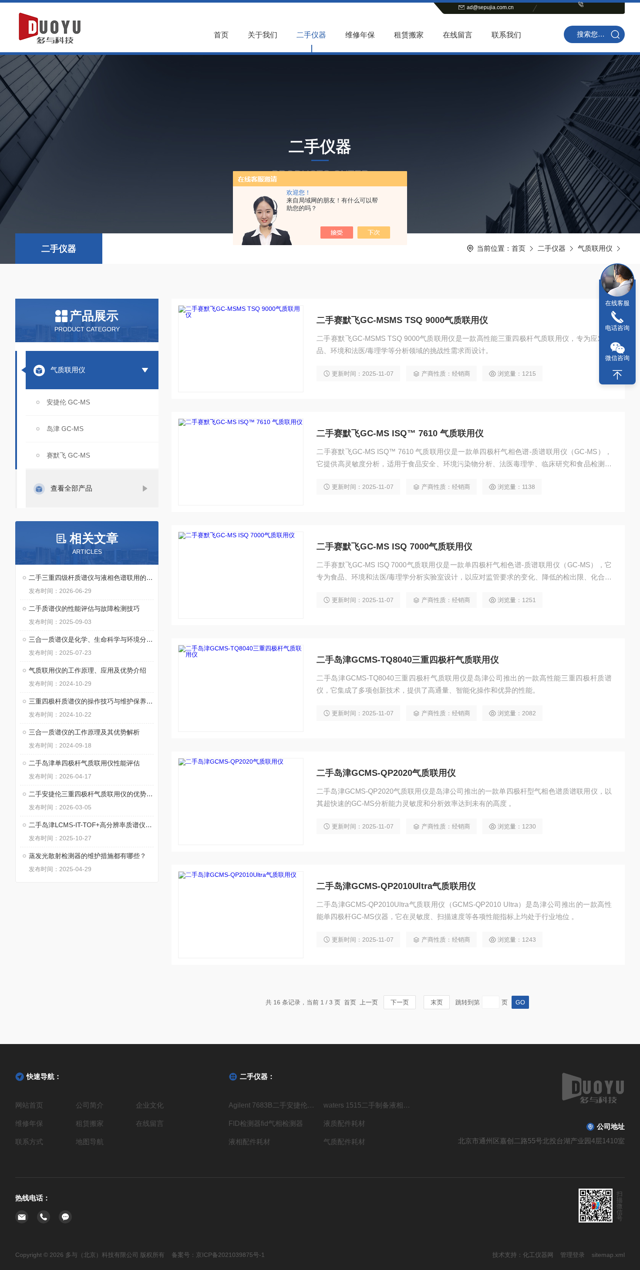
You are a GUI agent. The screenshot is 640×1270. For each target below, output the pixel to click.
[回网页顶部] (617, 375)
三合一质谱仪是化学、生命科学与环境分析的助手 (91, 639)
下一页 (400, 1002)
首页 (221, 35)
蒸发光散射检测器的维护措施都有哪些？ (87, 855)
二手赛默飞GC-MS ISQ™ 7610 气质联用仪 (400, 433)
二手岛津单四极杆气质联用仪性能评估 (84, 763)
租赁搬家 (409, 35)
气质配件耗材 (344, 1141)
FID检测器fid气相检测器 (266, 1123)
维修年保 (360, 35)
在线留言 (457, 35)
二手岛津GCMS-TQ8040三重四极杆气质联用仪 (408, 659)
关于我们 (262, 35)
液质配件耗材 (344, 1123)
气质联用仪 (595, 248)
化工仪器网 (538, 1254)
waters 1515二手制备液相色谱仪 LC (367, 1105)
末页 (437, 1002)
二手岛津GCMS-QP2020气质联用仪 (386, 773)
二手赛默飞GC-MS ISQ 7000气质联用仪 (394, 546)
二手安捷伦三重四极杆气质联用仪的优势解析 (91, 794)
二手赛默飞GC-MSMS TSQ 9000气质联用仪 (402, 320)
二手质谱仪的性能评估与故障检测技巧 (84, 608)
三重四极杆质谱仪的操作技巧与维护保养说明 (91, 701)
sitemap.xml (608, 1254)
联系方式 (29, 1141)
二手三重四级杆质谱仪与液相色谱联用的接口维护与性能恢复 (91, 577)
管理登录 (572, 1254)
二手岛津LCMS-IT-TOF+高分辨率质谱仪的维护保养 (91, 825)
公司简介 (90, 1105)
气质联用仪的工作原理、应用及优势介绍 (87, 670)
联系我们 (506, 35)
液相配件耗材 (249, 1141)
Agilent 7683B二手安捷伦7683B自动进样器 (273, 1105)
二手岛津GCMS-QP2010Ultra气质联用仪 (396, 886)
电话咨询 (617, 327)
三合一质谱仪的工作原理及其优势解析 (84, 732)
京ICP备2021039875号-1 (230, 1254)
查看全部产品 (71, 488)
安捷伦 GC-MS (68, 402)
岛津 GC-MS (65, 428)
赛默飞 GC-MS (68, 455)
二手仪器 (311, 35)
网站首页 (29, 1105)
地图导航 (90, 1141)
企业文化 (150, 1105)
